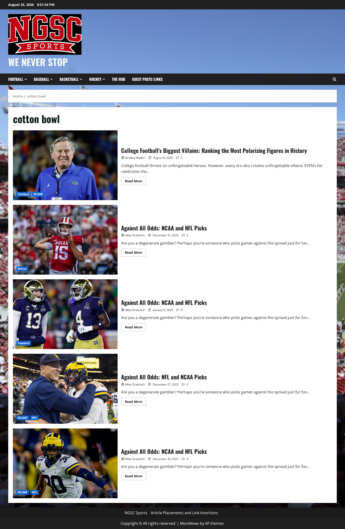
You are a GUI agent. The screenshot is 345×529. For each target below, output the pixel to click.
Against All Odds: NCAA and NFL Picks (65, 240)
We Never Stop (38, 62)
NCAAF (38, 194)
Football (15, 79)
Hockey (95, 79)
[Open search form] (334, 79)
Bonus (22, 269)
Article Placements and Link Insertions (184, 512)
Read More (135, 182)
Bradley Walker (135, 158)
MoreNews (189, 523)
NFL (34, 418)
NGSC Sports (136, 512)
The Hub (118, 79)
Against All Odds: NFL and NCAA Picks (65, 389)
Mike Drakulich (135, 235)
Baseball (41, 79)
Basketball (69, 79)
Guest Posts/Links (147, 79)
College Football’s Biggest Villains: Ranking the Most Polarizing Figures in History (65, 165)
